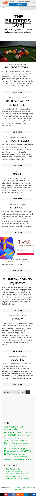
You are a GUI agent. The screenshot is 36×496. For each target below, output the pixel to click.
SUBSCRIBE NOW (25, 254)
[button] (25, 242)
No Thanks (25, 257)
